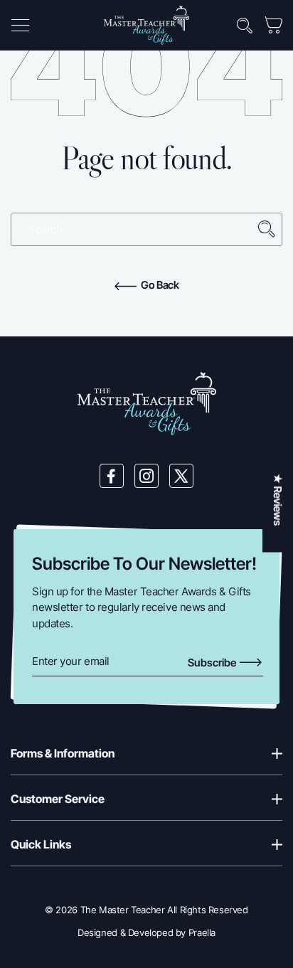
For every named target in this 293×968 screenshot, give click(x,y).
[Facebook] (112, 476)
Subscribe (213, 662)
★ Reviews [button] (277, 499)
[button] (20, 25)
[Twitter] (181, 476)
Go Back (159, 285)
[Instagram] (146, 476)
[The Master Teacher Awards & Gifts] (146, 24)
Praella (201, 932)
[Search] (267, 229)
